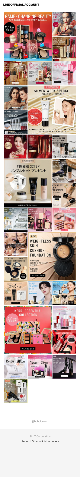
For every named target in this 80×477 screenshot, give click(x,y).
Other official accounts (45, 441)
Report (25, 441)
